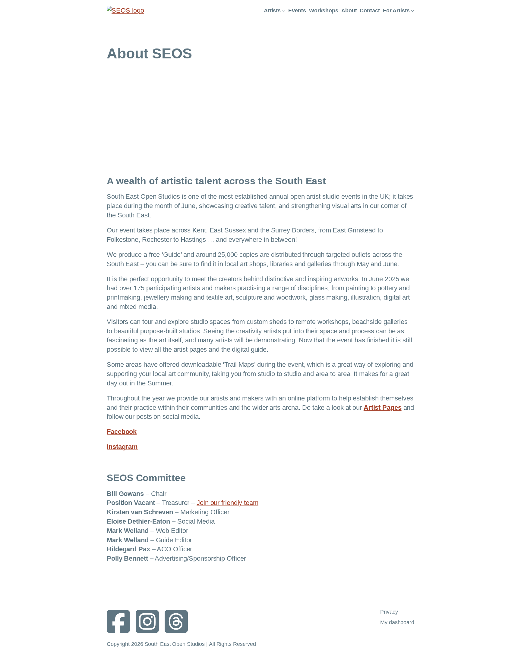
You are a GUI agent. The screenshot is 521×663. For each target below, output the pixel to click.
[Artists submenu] (284, 10)
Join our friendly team (227, 502)
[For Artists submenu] (412, 10)
